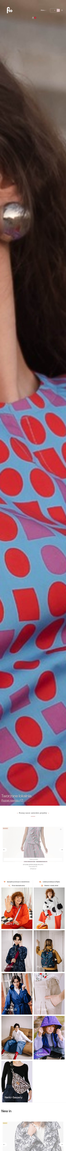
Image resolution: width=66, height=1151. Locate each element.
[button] (58, 10)
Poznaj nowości (10, 800)
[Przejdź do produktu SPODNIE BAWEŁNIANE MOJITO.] (33, 844)
